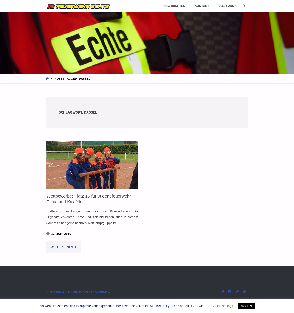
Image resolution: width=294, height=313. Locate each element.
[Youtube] (244, 291)
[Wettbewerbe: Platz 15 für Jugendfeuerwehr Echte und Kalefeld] (92, 165)
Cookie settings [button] (222, 306)
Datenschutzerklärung (89, 291)
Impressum (55, 291)
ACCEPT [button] (246, 306)
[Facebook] (223, 291)
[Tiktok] (237, 291)
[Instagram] (230, 291)
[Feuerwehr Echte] (78, 6)
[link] (244, 6)
